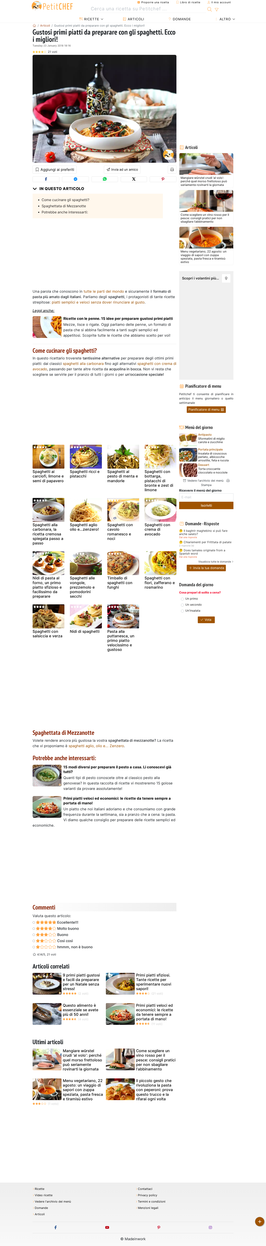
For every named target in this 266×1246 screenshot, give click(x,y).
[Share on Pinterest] (163, 179)
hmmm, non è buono (74, 947)
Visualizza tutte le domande (214, 561)
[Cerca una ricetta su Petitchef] (209, 9)
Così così (64, 941)
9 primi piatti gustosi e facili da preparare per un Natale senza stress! (81, 982)
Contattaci (145, 1189)
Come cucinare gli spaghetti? (65, 200)
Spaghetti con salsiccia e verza (47, 633)
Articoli (135, 19)
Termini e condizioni (151, 1201)
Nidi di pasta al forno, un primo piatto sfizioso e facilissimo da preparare (47, 587)
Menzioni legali (148, 1208)
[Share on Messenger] (75, 179)
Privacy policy (147, 1195)
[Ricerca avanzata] (216, 10)
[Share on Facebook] (46, 179)
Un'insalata (192, 610)
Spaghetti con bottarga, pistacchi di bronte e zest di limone (159, 480)
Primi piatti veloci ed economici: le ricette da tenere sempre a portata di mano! (117, 800)
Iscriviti (206, 505)
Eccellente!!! (67, 922)
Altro (224, 19)
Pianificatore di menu (204, 409)
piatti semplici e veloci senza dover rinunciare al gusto (98, 302)
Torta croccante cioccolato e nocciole (212, 470)
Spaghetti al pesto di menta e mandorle (122, 476)
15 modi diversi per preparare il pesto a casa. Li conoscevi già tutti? (117, 769)
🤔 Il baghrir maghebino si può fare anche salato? (203, 532)
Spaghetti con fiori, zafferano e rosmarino (160, 582)
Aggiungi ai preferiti (56, 169)
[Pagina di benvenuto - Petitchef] (34, 25)
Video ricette (43, 1195)
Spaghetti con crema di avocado (157, 529)
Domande (181, 19)
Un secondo (193, 604)
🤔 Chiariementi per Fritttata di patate (205, 542)
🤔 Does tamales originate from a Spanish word (202, 552)
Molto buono (67, 928)
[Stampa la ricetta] (172, 170)
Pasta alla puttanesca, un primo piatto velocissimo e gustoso (120, 640)
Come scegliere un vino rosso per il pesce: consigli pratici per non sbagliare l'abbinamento (156, 1060)
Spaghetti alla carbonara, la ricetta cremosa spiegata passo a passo (48, 534)
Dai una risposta (188, 537)
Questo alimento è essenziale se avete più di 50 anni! (80, 1010)
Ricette (91, 19)
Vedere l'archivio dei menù (204, 480)
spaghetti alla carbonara (83, 363)
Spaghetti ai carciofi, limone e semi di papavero (48, 476)
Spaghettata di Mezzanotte (64, 206)
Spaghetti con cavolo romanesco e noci (120, 532)
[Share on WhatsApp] (105, 179)
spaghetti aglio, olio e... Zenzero (96, 746)
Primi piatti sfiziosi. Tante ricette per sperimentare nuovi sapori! (153, 982)
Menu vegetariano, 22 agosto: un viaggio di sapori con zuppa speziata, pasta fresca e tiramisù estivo (83, 1089)
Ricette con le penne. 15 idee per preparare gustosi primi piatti (118, 318)
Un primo (191, 598)
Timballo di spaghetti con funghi (119, 582)
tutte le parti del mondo (104, 291)
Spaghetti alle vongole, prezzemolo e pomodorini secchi (82, 587)
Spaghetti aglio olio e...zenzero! (84, 527)
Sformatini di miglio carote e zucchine (211, 440)
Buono (62, 935)
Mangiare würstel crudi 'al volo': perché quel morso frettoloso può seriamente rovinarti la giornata (82, 1060)
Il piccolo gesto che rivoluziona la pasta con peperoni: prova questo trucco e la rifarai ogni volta (154, 1089)
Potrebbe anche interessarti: (65, 212)
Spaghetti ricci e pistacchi (85, 473)
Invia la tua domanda (208, 568)
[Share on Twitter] (134, 179)
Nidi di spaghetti (85, 631)
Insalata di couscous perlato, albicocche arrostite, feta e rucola (213, 457)
